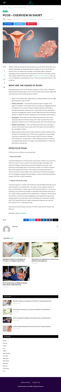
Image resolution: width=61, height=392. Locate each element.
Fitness (5, 345)
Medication (5, 358)
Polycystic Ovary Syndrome (40, 76)
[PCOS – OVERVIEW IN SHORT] (30, 45)
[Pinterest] (4, 83)
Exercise (5, 343)
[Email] (4, 87)
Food (4, 348)
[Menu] (4, 2)
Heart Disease (6, 353)
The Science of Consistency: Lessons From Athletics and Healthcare (45, 260)
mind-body (5, 363)
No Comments (42, 19)
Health (5, 11)
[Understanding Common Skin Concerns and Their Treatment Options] (7, 329)
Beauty (5, 340)
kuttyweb (23, 213)
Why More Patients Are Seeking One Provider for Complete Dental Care (14, 260)
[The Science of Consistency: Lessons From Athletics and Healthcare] (45, 249)
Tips (4, 371)
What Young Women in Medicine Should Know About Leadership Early (15, 283)
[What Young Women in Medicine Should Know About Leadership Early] (16, 273)
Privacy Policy (25, 382)
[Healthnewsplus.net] (30, 2)
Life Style (5, 356)
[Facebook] (4, 71)
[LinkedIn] (4, 79)
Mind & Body (6, 361)
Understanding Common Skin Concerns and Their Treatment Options (32, 326)
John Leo (9, 19)
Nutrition (5, 366)
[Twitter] (4, 75)
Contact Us (36, 382)
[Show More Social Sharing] (38, 23)
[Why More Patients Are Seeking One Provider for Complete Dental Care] (16, 249)
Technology (6, 368)
